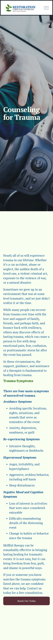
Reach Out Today (27, 601)
